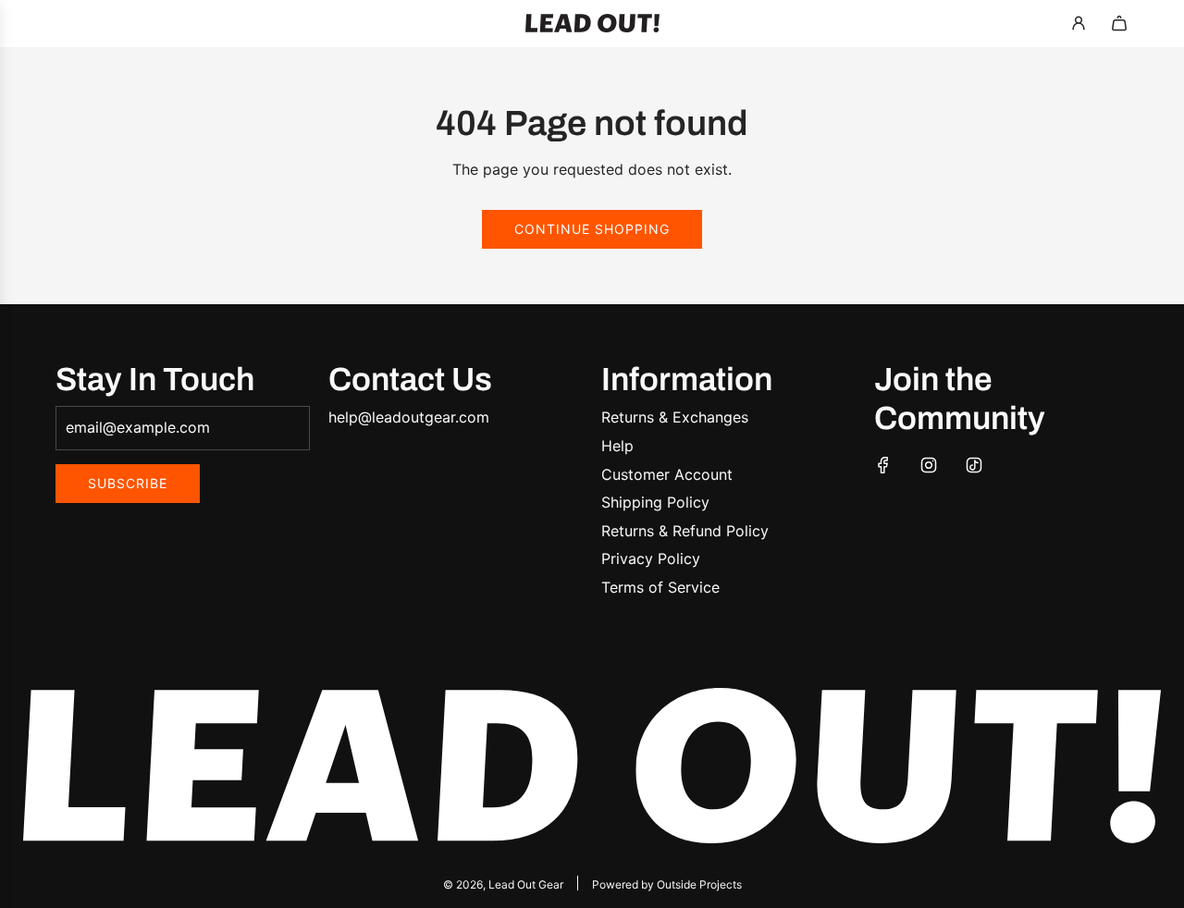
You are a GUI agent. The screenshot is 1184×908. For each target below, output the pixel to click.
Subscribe (127, 483)
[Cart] (1119, 23)
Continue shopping (592, 229)
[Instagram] (928, 465)
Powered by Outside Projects (667, 884)
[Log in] (1078, 23)
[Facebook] (883, 465)
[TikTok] (974, 465)
